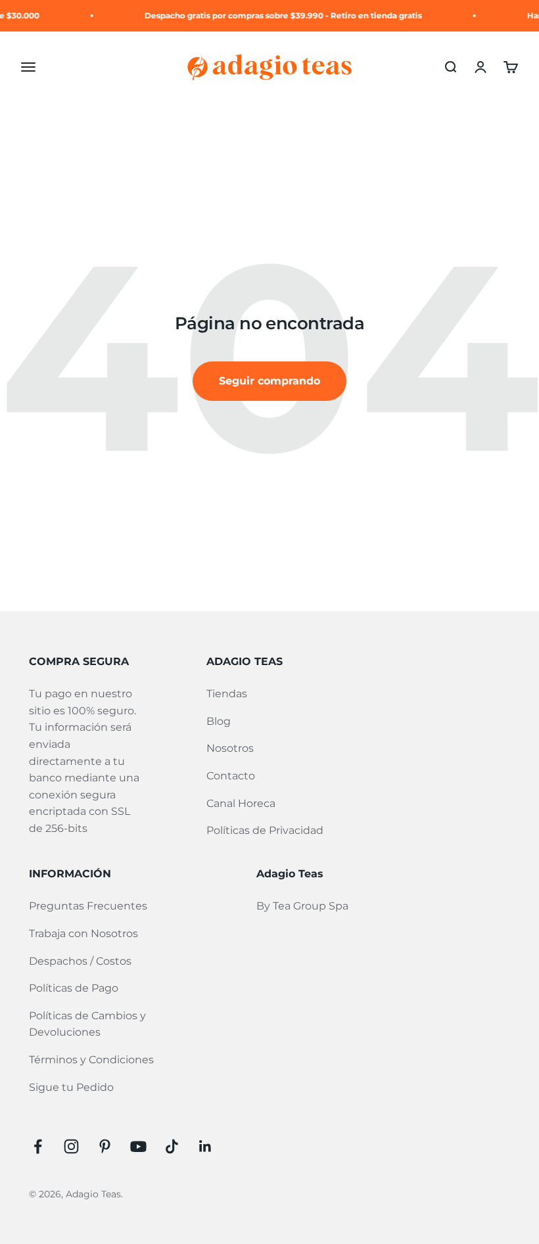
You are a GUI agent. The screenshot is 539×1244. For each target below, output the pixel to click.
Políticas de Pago (73, 988)
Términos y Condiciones (91, 1059)
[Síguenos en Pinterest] (105, 1146)
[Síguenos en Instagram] (71, 1146)
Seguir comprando (269, 381)
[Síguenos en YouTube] (138, 1146)
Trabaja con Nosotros (83, 933)
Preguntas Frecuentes (88, 906)
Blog (218, 721)
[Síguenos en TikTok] (172, 1146)
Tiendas (226, 693)
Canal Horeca (240, 803)
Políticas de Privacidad (264, 830)
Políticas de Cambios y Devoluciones (87, 1024)
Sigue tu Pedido (71, 1087)
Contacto (230, 776)
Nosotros (230, 748)
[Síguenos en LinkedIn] (205, 1146)
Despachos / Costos (80, 961)
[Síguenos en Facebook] (38, 1146)
